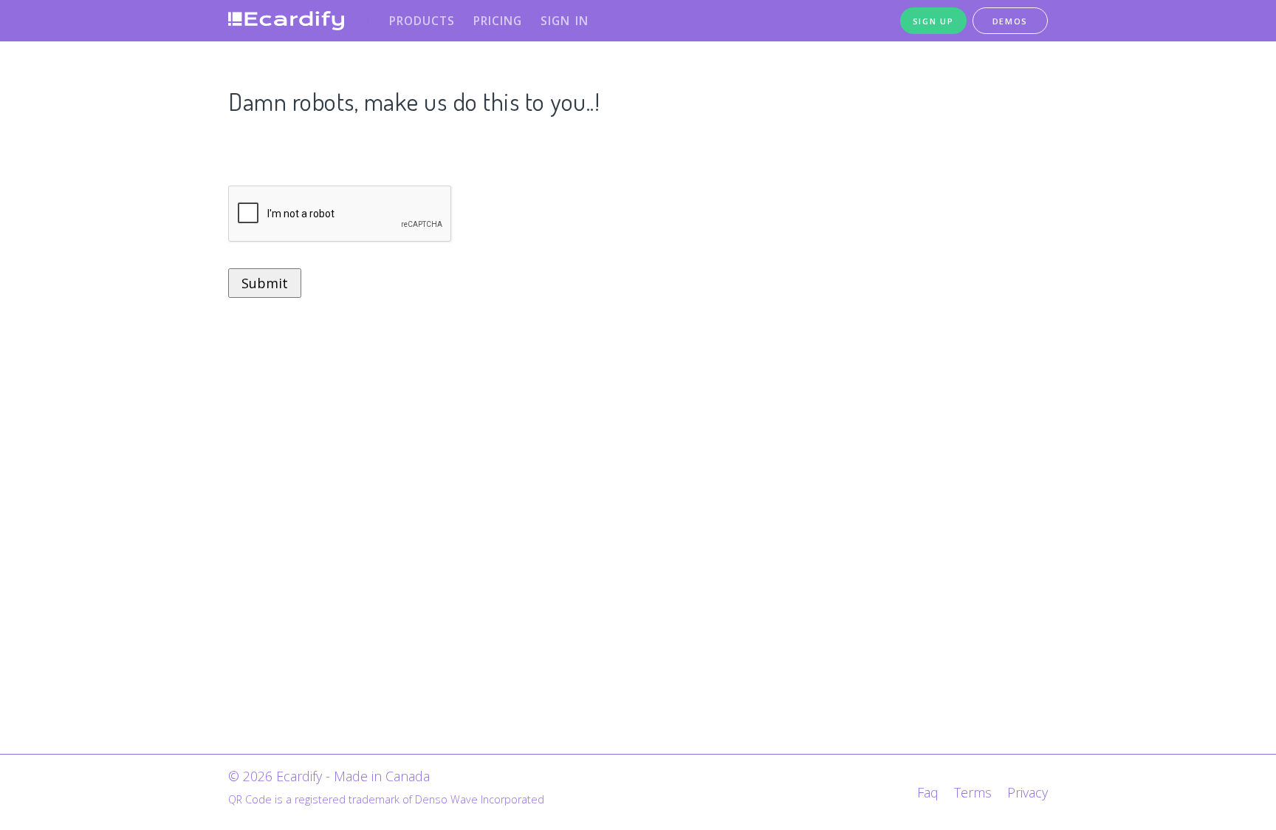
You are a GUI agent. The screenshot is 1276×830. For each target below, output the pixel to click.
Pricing (497, 21)
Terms (973, 792)
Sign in (565, 21)
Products (422, 21)
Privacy (1027, 792)
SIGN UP (933, 21)
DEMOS (1010, 21)
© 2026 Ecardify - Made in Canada (329, 776)
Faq (928, 792)
